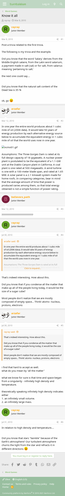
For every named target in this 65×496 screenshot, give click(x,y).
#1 (62, 39)
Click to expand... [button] (32, 268)
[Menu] (4, 4)
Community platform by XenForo (28, 493)
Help (52, 483)
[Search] (61, 4)
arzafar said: (10, 241)
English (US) (21, 479)
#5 (62, 325)
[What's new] (54, 4)
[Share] (58, 39)
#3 (62, 209)
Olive (7, 479)
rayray (7, 20)
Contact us (7, 483)
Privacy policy (40, 483)
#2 (62, 120)
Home (5, 486)
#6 (62, 422)
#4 (62, 235)
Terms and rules (23, 483)
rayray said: (9, 331)
